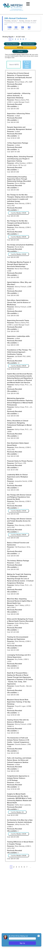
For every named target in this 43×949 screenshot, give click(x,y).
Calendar (20, 51)
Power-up (20, 47)
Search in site (27, 62)
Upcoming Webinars (12, 44)
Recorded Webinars (28, 44)
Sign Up (22, 943)
